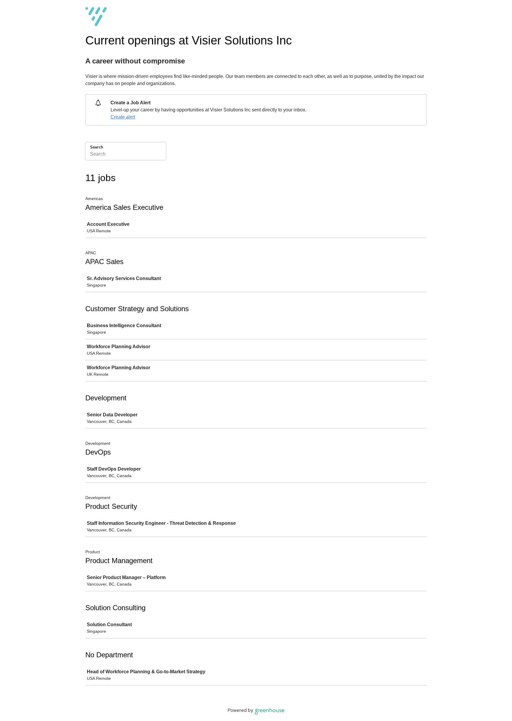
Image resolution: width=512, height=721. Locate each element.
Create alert (123, 116)
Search (96, 147)
